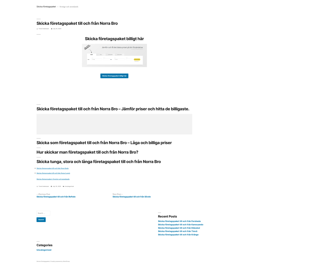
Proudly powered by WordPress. (60, 261)
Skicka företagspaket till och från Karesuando (180, 224)
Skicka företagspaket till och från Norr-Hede (53, 168)
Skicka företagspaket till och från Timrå (177, 231)
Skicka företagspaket (46, 6)
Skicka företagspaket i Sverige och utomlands (53, 179)
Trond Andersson (44, 28)
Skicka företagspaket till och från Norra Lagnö (53, 173)
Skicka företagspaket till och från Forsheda (179, 221)
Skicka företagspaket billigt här (114, 76)
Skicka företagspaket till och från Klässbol (179, 228)
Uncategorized (69, 186)
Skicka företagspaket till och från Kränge (178, 234)
